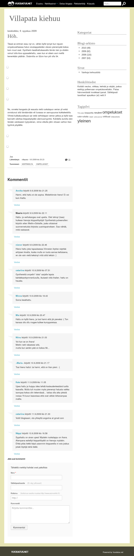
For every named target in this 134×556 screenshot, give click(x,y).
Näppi (19, 433)
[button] (57, 3)
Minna (19, 295)
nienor (19, 244)
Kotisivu (35, 493)
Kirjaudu (91, 3)
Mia (17, 315)
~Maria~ (20, 362)
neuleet (98, 112)
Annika (19, 190)
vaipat (91, 117)
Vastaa (17, 204)
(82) (86, 51)
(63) (86, 58)
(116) (86, 55)
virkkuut (106, 116)
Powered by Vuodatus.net (113, 552)
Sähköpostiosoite (26, 483)
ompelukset (42, 164)
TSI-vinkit (80, 113)
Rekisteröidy (79, 3)
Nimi (13, 472)
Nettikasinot (50, 3)
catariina (20, 270)
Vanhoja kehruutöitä (91, 72)
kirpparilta (27, 164)
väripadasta (115, 117)
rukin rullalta (82, 117)
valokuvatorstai (98, 117)
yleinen (84, 121)
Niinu (18, 337)
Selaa (65, 3)
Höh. (13, 36)
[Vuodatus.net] (20, 552)
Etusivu (39, 3)
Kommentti (15, 503)
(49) (86, 48)
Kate (18, 382)
